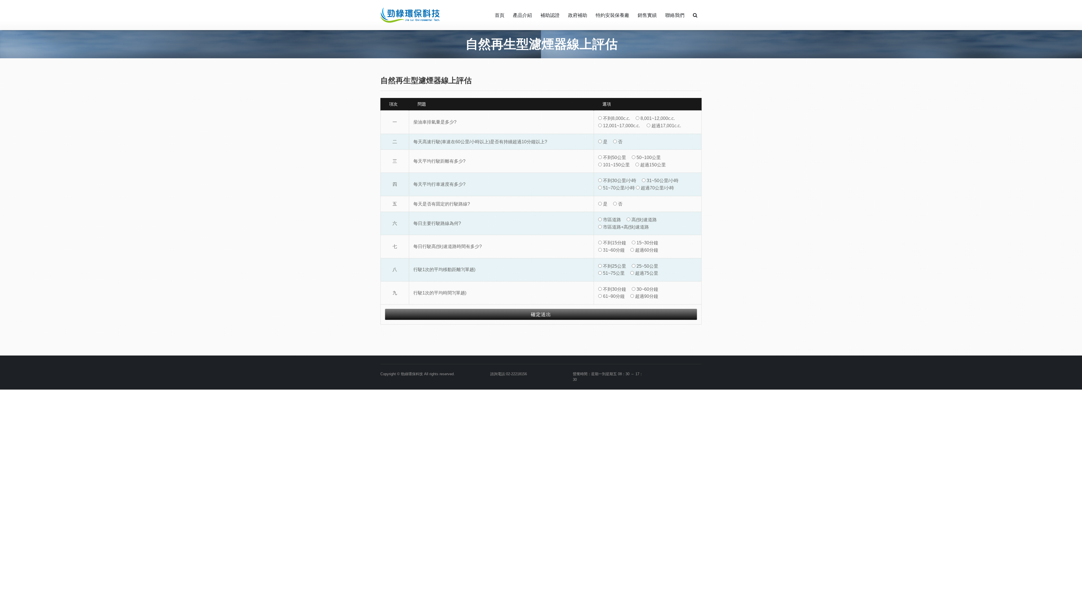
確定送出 (541, 314)
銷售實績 (647, 15)
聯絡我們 (674, 15)
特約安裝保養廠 (612, 15)
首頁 (499, 15)
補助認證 (550, 15)
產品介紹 (522, 15)
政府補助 (577, 15)
